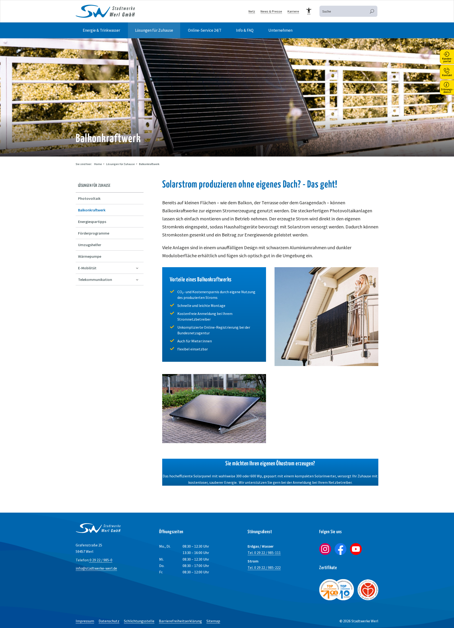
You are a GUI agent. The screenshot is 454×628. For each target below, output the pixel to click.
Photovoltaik (89, 198)
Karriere (293, 11)
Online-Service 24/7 (204, 30)
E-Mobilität (87, 268)
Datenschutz (109, 621)
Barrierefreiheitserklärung (180, 621)
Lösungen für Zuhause (154, 30)
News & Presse (271, 11)
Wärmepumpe (89, 256)
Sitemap (213, 621)
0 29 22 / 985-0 (94, 560)
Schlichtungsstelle (139, 621)
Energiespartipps (92, 221)
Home (98, 164)
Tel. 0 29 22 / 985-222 (264, 567)
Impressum (85, 621)
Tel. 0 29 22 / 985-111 (264, 552)
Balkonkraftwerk (149, 164)
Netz (252, 11)
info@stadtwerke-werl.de (96, 568)
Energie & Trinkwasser (101, 30)
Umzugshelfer (89, 244)
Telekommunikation (95, 279)
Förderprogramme (93, 233)
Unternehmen (280, 30)
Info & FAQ (244, 30)
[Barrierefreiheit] (309, 11)
